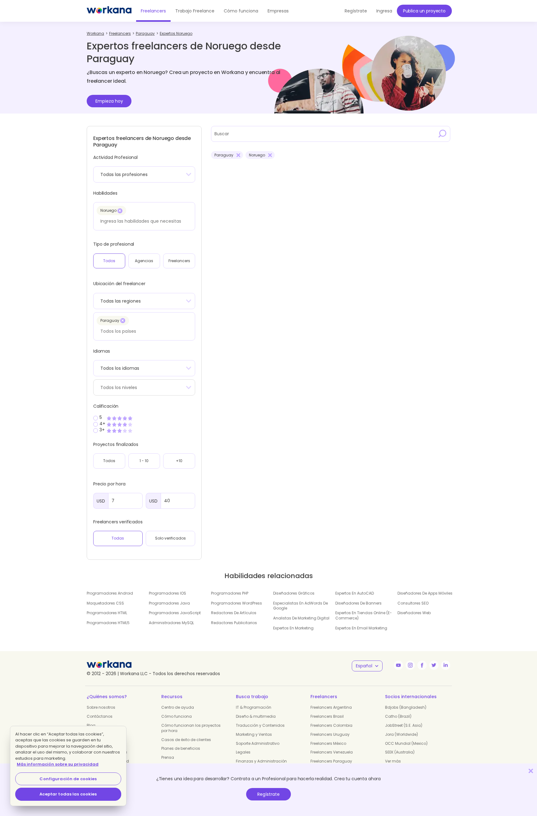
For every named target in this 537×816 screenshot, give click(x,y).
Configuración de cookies (68, 779)
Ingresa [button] (384, 11)
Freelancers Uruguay (330, 734)
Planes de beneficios (180, 748)
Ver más (393, 761)
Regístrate (268, 794)
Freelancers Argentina (331, 707)
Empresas (278, 11)
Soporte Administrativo (257, 743)
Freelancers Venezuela (331, 752)
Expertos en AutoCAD (354, 593)
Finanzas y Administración (261, 761)
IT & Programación (253, 707)
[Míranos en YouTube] (398, 665)
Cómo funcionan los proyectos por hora (191, 728)
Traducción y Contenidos (260, 725)
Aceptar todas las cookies (68, 794)
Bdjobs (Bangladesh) (405, 707)
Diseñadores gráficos (293, 593)
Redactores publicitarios (234, 622)
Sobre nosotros (101, 707)
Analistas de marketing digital (301, 618)
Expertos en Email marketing (361, 628)
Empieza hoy (109, 101)
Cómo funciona (241, 11)
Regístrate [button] (356, 11)
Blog (91, 725)
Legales (243, 752)
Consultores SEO (413, 603)
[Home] (109, 11)
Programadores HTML (107, 612)
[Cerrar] (531, 771)
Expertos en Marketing (293, 628)
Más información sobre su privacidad (58, 764)
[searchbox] (142, 221)
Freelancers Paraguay (331, 761)
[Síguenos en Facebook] (422, 665)
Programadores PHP (229, 593)
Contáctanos (99, 716)
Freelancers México (328, 743)
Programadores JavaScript (175, 612)
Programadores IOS (167, 593)
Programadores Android (110, 593)
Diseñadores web (414, 612)
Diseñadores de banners (358, 603)
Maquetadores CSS (105, 603)
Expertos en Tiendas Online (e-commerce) (363, 615)
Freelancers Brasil (327, 716)
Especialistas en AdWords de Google (300, 605)
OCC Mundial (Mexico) (406, 743)
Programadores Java (169, 603)
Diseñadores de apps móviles (424, 593)
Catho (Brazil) (398, 716)
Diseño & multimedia (256, 716)
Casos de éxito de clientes (186, 739)
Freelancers (153, 11)
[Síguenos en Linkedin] (445, 665)
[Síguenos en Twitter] (433, 665)
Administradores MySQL (171, 622)
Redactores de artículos (233, 612)
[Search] (442, 133)
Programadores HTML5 (108, 622)
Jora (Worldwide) (401, 734)
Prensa (167, 757)
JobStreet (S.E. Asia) (403, 725)
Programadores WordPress (236, 603)
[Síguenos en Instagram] (410, 665)
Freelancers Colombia (331, 725)
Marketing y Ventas (254, 734)
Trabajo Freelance (194, 11)
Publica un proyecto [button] (424, 11)
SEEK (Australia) (400, 752)
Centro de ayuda (177, 707)
